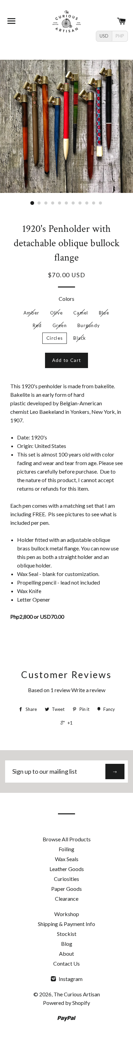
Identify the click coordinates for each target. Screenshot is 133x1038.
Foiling (66, 849)
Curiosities (66, 878)
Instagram (70, 979)
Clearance (66, 898)
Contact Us (66, 963)
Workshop (66, 914)
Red (37, 325)
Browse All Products (67, 839)
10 (93, 203)
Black (79, 338)
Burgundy (88, 325)
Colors (66, 298)
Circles (54, 338)
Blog (66, 943)
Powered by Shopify (66, 1002)
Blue (104, 312)
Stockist (66, 933)
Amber (32, 312)
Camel (80, 312)
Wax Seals (66, 859)
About (66, 953)
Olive (56, 312)
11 (100, 203)
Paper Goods (66, 888)
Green (60, 325)
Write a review (88, 690)
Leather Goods (66, 869)
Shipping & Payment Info (66, 924)
